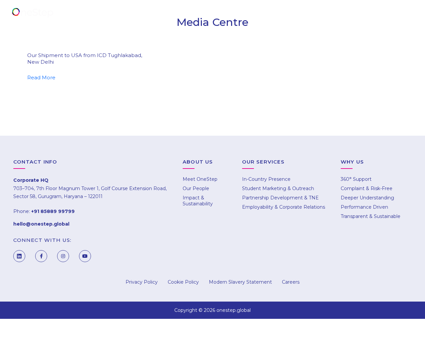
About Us (133, 14)
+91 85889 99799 (53, 211)
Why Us (234, 14)
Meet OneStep (200, 179)
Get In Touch (393, 14)
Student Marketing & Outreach (278, 188)
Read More (41, 77)
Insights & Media (288, 14)
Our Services (185, 14)
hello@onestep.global (41, 224)
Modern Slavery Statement (240, 282)
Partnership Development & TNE (280, 198)
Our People (196, 188)
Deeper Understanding (367, 198)
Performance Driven (364, 207)
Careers (344, 14)
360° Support (356, 179)
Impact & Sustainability (198, 201)
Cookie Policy (183, 282)
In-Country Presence (266, 179)
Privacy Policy (142, 282)
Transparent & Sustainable (370, 216)
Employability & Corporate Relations (283, 207)
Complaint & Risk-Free (366, 188)
